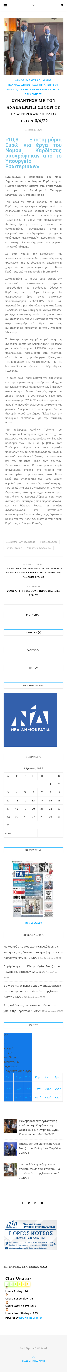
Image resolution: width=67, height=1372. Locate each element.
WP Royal (42, 1348)
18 (16, 808)
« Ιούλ (8, 833)
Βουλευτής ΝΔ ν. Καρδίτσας (20, 541)
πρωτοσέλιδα (33, 922)
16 (59, 800)
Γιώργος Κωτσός (48, 541)
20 (33, 808)
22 (50, 808)
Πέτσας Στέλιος (14, 547)
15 (50, 800)
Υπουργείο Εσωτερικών (39, 547)
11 (16, 800)
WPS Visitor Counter (30, 1317)
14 (41, 800)
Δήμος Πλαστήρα (33, 84)
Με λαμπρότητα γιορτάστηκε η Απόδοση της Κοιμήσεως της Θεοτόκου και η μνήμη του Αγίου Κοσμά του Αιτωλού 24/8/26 (33, 952)
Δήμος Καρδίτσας (27, 80)
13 (33, 800)
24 (8, 817)
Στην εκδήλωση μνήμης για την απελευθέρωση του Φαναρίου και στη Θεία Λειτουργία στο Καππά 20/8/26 (32, 991)
